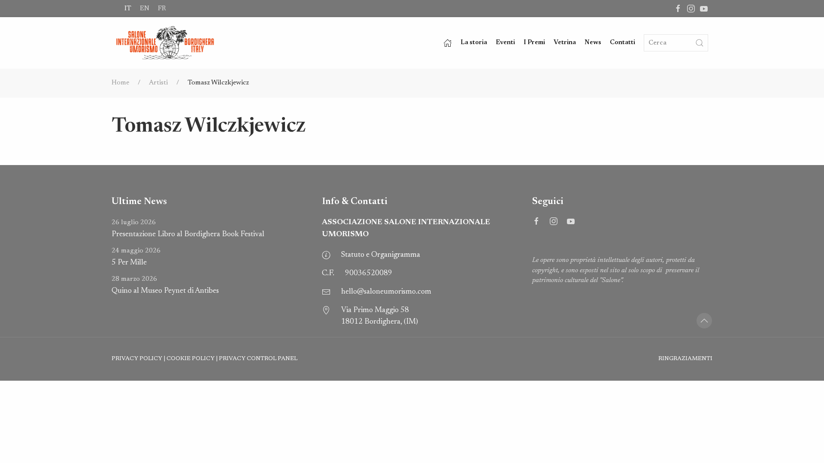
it (127, 8)
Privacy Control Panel (258, 359)
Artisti (158, 82)
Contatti (622, 42)
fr (162, 8)
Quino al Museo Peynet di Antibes (165, 285)
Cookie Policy (191, 359)
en (144, 8)
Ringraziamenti (685, 359)
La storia (473, 42)
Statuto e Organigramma (380, 255)
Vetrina (565, 42)
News (593, 42)
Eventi (505, 42)
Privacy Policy (137, 359)
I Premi (534, 42)
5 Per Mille (136, 257)
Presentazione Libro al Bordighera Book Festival (188, 228)
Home (120, 82)
